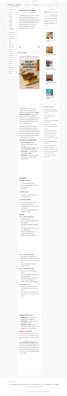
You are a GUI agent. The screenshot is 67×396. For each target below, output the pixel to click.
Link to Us (35, 391)
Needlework (11, 55)
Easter (47, 16)
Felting (10, 41)
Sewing (10, 12)
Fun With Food (53, 16)
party (31, 386)
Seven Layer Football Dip (51, 83)
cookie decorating (30, 384)
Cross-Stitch (11, 36)
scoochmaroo (31, 28)
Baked (45, 12)
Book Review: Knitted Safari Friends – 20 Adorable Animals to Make (50, 126)
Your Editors (39, 391)
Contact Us (32, 391)
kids (53, 18)
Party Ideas (11, 59)
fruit (45, 384)
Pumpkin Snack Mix (51, 54)
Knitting (10, 14)
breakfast (9, 384)
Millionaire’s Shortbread (31, 108)
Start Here (28, 391)
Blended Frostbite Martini (50, 97)
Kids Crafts (11, 47)
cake (12, 384)
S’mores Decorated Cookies (50, 40)
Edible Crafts (14, 4)
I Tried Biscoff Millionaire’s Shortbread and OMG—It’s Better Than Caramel (29, 57)
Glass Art (10, 43)
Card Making (11, 32)
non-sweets (51, 20)
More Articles (49, 107)
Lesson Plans (11, 53)
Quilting (10, 16)
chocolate (52, 12)
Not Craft (11, 69)
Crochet (10, 18)
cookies (45, 13)
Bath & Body (11, 57)
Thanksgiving (55, 23)
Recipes (51, 23)
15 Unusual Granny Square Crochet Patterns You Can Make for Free (51, 137)
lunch (27, 386)
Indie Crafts (11, 45)
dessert (40, 384)
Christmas (56, 12)
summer (34, 386)
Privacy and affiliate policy (45, 391)
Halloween (46, 18)
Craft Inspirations (50, 13)
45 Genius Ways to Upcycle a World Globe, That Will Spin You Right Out (51, 111)
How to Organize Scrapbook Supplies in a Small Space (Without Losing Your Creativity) (51, 147)
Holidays (50, 18)
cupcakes (55, 13)
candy (48, 12)
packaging (29, 386)
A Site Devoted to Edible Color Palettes (51, 68)
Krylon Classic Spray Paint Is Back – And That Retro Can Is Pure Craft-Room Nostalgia (50, 132)
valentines (41, 386)
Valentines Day (46, 25)
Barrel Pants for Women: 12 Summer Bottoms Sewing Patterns (50, 116)
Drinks (45, 16)
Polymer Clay (12, 34)
